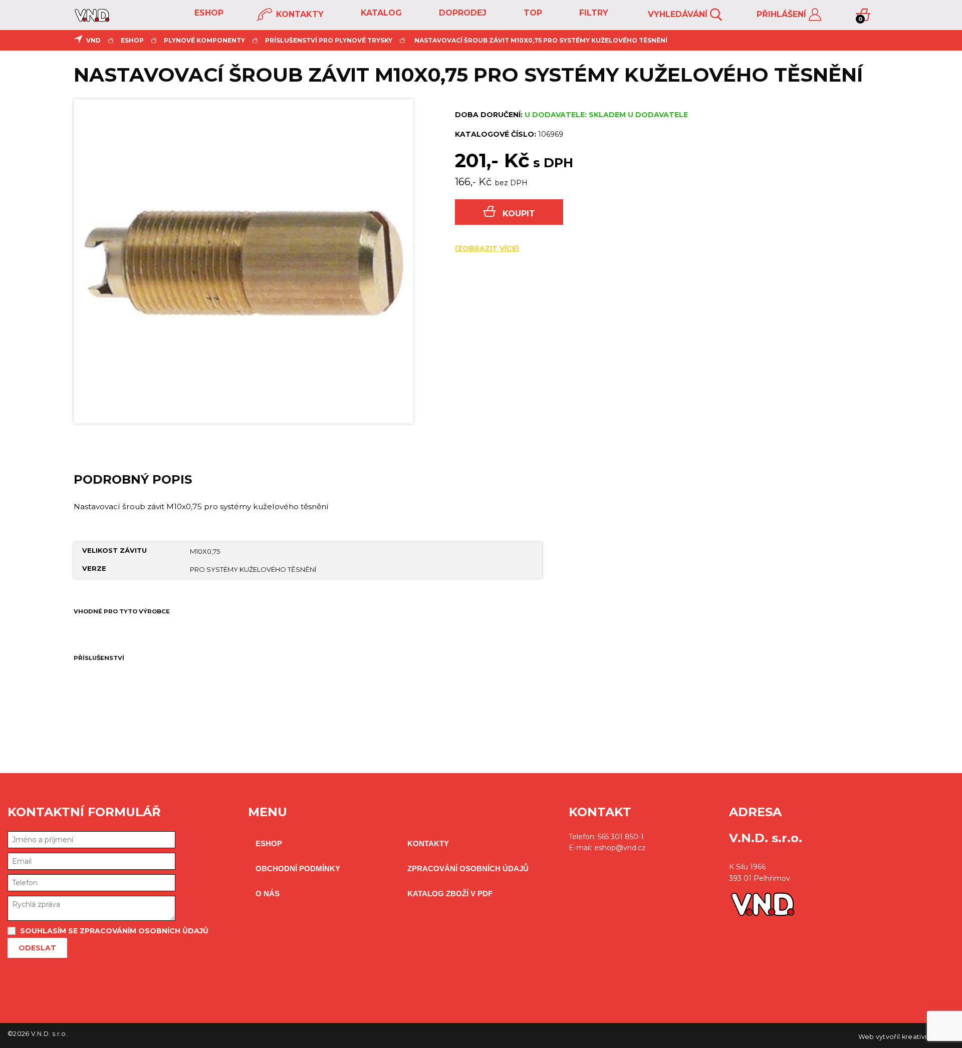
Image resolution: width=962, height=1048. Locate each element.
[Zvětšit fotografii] (243, 261)
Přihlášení (783, 14)
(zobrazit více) (487, 248)
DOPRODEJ (461, 13)
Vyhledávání (679, 14)
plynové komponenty (204, 40)
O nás (268, 893)
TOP (531, 13)
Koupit (519, 213)
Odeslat (37, 947)
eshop (207, 13)
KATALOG (380, 13)
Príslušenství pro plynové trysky (328, 40)
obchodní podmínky (298, 868)
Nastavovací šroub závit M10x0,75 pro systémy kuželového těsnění (540, 40)
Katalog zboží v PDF (450, 893)
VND (93, 40)
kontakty (299, 14)
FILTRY (592, 13)
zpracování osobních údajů (468, 868)
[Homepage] (92, 19)
